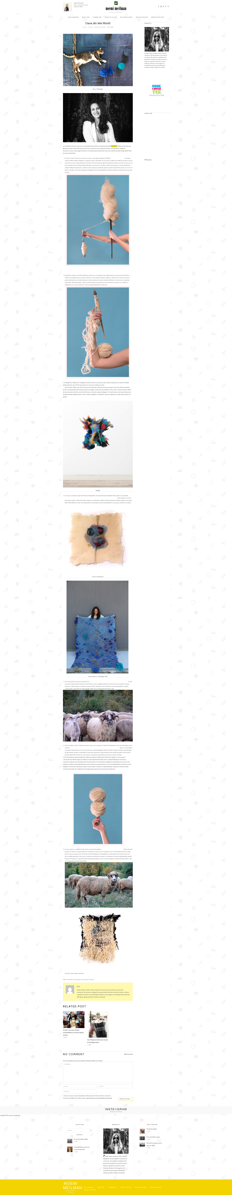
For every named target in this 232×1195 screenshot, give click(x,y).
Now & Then (85, 17)
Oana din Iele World (97, 23)
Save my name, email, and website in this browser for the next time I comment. (87, 1096)
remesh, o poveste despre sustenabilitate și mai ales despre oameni (73, 1032)
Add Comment (128, 1054)
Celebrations (97, 17)
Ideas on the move (142, 17)
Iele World (114, 146)
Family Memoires (73, 17)
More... (81, 6)
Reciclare (91, 979)
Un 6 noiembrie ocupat (153, 1137)
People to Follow (111, 17)
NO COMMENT (73, 1054)
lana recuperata (77, 979)
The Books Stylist (151, 1129)
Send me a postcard (157, 17)
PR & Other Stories (126, 17)
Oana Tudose (85, 979)
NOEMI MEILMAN (78, 3)
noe (85, 27)
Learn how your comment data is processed (99, 1098)
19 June (90, 27)
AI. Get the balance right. (81, 1139)
